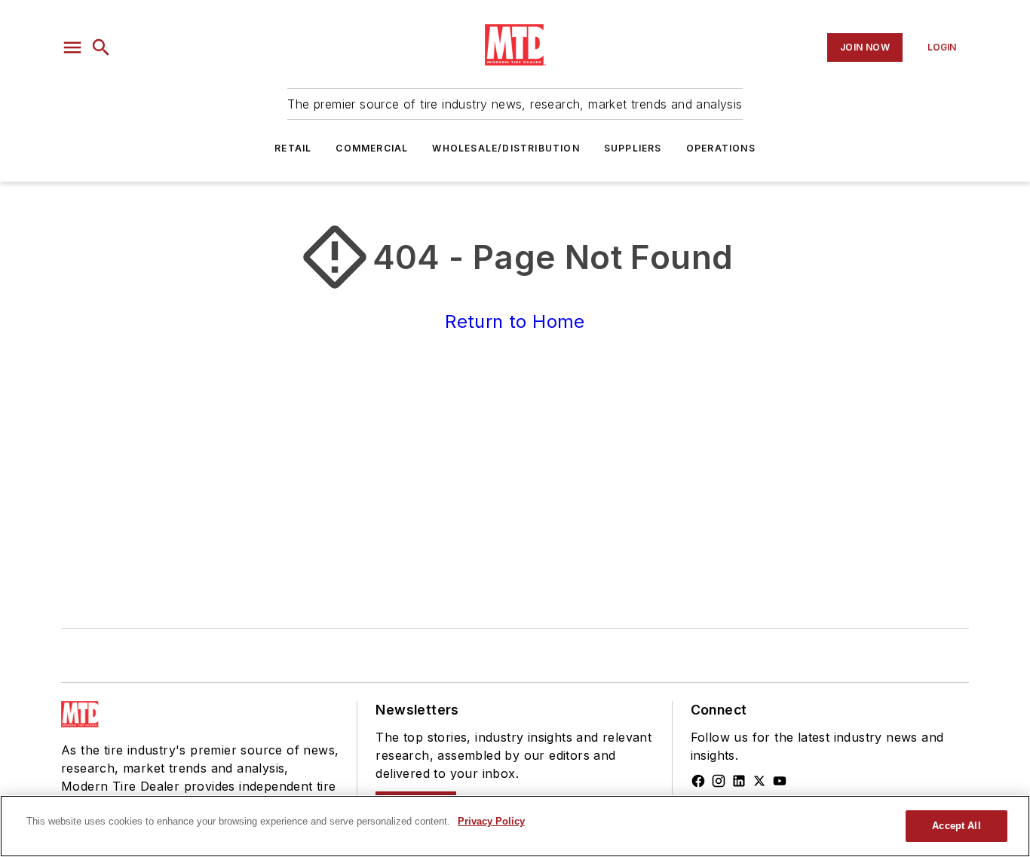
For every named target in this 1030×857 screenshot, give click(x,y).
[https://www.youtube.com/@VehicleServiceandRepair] (779, 780)
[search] (101, 47)
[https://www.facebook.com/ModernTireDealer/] (698, 780)
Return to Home (515, 321)
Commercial (372, 148)
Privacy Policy (491, 821)
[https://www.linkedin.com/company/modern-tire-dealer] (738, 780)
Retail (292, 148)
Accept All (956, 825)
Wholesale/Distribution (505, 148)
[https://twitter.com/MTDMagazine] (759, 780)
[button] (72, 47)
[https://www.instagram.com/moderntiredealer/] (718, 780)
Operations (721, 148)
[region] (515, 826)
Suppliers (633, 148)
